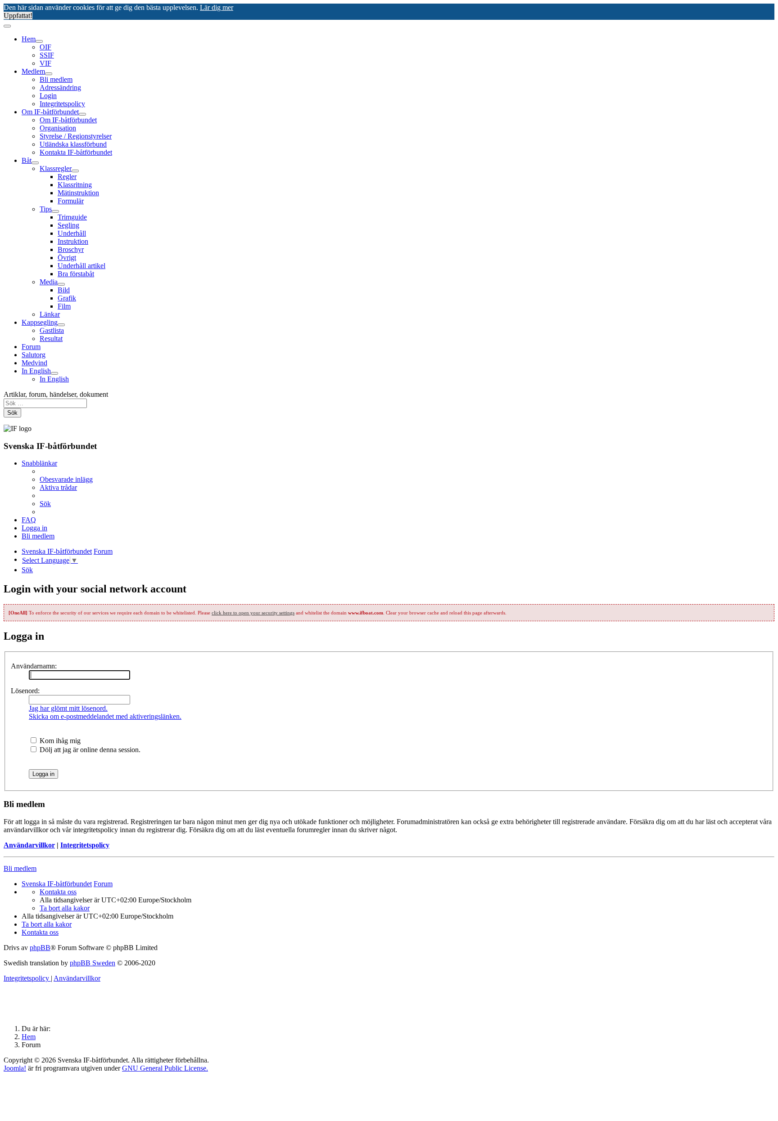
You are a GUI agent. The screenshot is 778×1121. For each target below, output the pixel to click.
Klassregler (56, 168)
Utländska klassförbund (73, 144)
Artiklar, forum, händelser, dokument (56, 394)
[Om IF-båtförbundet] (82, 114)
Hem (29, 39)
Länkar (50, 314)
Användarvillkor (29, 845)
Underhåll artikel (81, 265)
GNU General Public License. (165, 1068)
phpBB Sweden (92, 963)
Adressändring (60, 87)
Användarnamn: (34, 666)
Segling (68, 225)
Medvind (34, 363)
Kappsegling (40, 322)
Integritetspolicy (62, 104)
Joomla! (15, 1068)
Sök (12, 412)
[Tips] (55, 211)
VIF (45, 63)
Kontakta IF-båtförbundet (76, 152)
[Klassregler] (75, 171)
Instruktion (73, 241)
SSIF (47, 55)
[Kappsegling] (61, 324)
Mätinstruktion (78, 193)
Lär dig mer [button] (216, 7)
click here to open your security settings (253, 612)
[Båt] (35, 162)
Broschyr (71, 249)
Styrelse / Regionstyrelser (76, 136)
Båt (27, 160)
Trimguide (72, 217)
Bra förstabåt (76, 274)
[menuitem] (66, 479)
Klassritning (75, 184)
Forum (31, 346)
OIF (45, 47)
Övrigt (67, 257)
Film (64, 306)
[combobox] (45, 403)
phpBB (40, 947)
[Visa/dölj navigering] (7, 26)
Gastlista (52, 330)
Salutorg (33, 355)
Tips (46, 209)
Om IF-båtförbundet (50, 112)
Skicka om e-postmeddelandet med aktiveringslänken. (105, 716)
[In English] (54, 373)
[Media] (61, 284)
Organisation (58, 128)
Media (49, 282)
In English (36, 371)
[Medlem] (48, 73)
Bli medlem (56, 79)
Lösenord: (25, 691)
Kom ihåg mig (59, 740)
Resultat (51, 338)
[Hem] (39, 41)
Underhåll (72, 233)
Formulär (71, 201)
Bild (64, 290)
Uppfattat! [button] (18, 15)
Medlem (33, 71)
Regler (67, 176)
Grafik (67, 298)
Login (48, 95)
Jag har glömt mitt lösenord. (68, 708)
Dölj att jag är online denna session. (89, 749)
